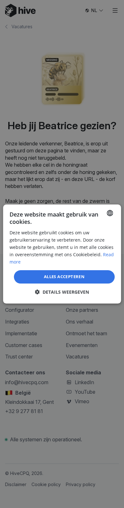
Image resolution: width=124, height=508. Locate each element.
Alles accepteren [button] (64, 276)
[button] (62, 292)
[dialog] (62, 254)
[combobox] (110, 213)
